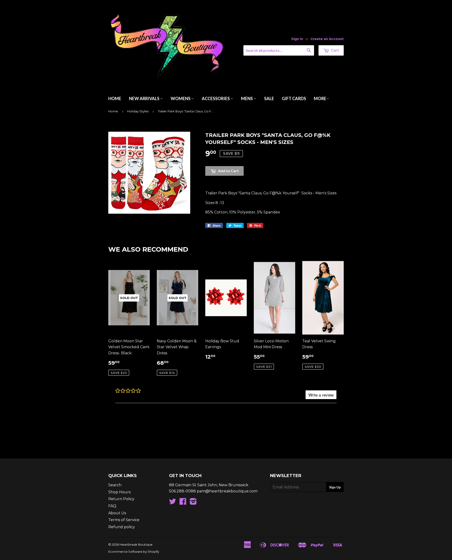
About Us (117, 513)
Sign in (297, 39)
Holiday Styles (138, 111)
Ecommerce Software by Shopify (133, 551)
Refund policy (121, 527)
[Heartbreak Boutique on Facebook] (182, 503)
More (320, 98)
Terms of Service (123, 520)
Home (114, 98)
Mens (247, 98)
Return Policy (121, 499)
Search (114, 485)
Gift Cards (294, 98)
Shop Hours (119, 492)
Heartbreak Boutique (136, 544)
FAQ (112, 506)
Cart (334, 50)
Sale (269, 98)
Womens (181, 98)
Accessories (216, 98)
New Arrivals (144, 98)
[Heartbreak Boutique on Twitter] (172, 503)
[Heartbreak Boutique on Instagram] (193, 503)
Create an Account (327, 39)
